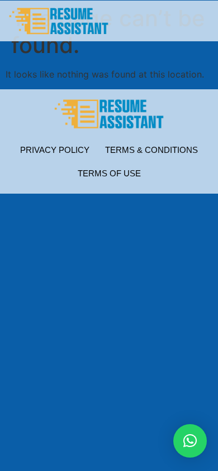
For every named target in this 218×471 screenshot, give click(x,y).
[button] (190, 441)
